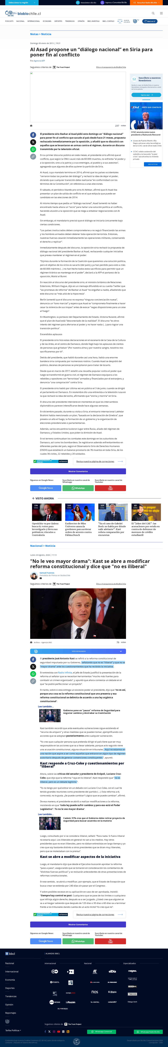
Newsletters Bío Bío (88, 2)
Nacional (20, 21)
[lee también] (50, 715)
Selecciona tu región (18, 2)
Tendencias (70, 21)
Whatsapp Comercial (103, 1031)
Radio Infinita (65, 672)
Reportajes (10, 1012)
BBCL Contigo (108, 21)
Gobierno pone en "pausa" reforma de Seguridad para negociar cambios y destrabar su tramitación (91, 711)
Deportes (58, 21)
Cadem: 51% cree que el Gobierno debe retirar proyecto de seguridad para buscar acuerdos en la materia (94, 819)
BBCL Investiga (93, 21)
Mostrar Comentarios (78, 471)
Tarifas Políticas (12, 1030)
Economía (47, 21)
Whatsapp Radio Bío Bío (150, 1032)
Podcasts (9, 21)
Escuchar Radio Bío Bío (147, 2)
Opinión (81, 21)
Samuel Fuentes (47, 573)
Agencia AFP (39, 60)
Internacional (34, 21)
